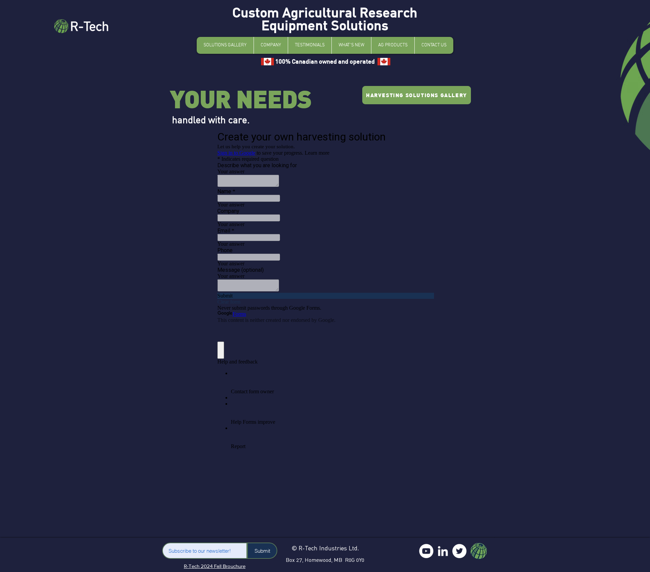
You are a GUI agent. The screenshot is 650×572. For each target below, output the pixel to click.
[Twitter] (459, 551)
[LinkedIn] (443, 551)
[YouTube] (426, 551)
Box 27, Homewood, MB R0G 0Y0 (325, 559)
